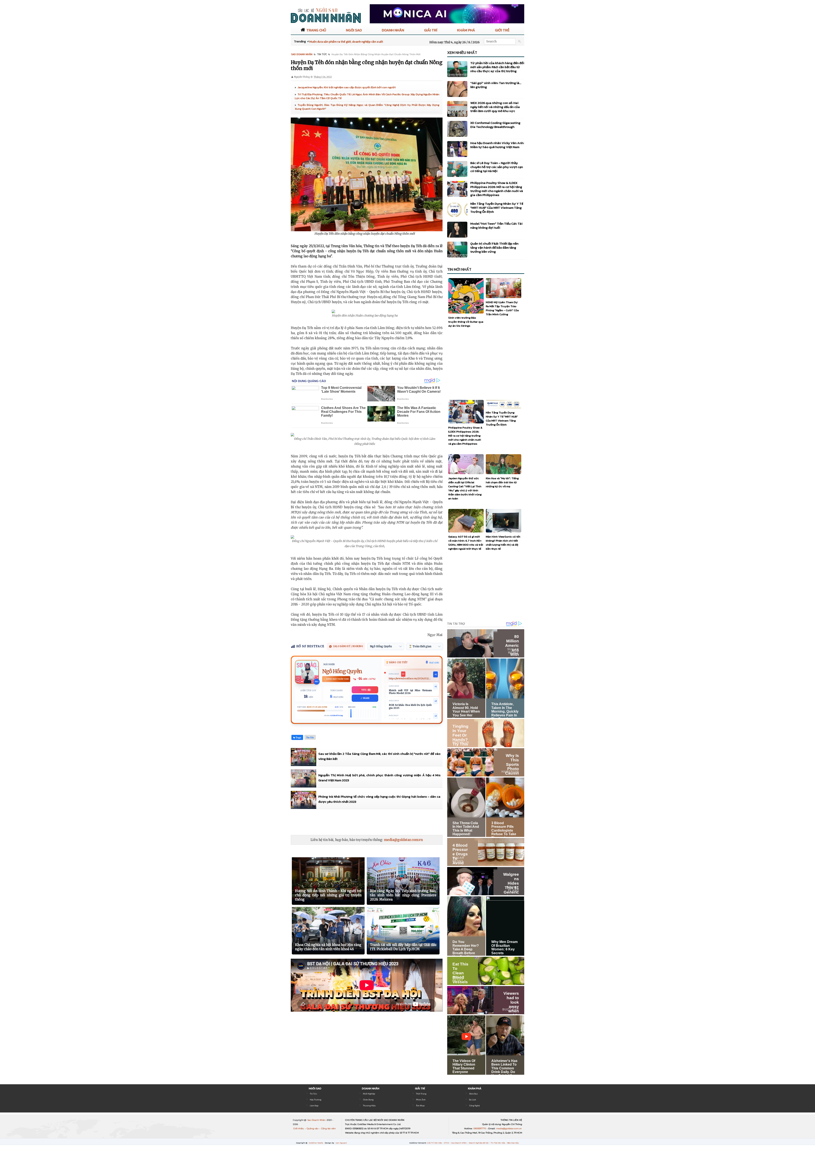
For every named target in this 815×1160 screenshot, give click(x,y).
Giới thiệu (299, 1128)
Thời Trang (421, 1093)
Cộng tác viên (328, 1128)
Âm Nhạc (420, 1105)
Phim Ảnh (421, 1099)
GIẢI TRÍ (430, 30)
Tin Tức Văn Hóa (498, 1143)
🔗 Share (365, 698)
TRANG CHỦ (316, 30)
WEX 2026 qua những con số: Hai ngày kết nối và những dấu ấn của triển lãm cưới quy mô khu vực (495, 106)
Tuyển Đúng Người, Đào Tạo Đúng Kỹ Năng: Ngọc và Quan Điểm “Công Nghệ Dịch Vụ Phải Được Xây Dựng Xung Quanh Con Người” (367, 107)
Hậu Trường (315, 1099)
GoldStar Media (316, 1143)
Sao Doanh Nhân (316, 1120)
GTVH (447, 1143)
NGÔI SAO (354, 30)
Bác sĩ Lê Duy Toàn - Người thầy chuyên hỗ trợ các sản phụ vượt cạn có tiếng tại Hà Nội (496, 166)
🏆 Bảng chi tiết (397, 662)
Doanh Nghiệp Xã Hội (479, 1143)
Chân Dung (368, 1099)
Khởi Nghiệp (369, 1093)
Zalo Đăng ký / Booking (348, 646)
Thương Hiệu (369, 1105)
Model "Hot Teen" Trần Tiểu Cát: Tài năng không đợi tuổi (496, 225)
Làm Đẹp (314, 1105)
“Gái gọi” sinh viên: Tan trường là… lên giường (495, 84)
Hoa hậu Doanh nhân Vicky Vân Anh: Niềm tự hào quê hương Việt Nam (497, 144)
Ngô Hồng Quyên (342, 671)
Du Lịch (472, 1099)
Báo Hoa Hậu (513, 1143)
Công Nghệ (474, 1105)
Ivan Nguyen (341, 1143)
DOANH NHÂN (393, 30)
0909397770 (480, 1128)
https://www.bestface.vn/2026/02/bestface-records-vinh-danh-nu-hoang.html (410, 678)
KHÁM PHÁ (466, 30)
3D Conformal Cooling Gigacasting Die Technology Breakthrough (495, 124)
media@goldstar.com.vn (403, 840)
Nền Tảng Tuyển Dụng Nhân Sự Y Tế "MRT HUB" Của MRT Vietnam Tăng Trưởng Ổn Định (496, 207)
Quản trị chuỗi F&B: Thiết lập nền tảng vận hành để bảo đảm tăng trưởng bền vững (494, 247)
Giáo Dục (473, 1093)
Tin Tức (313, 1093)
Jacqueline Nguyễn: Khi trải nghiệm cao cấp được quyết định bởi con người (347, 87)
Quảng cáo (313, 1128)
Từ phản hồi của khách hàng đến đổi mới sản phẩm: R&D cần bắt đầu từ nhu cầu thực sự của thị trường (497, 66)
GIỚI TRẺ (502, 30)
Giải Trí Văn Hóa (434, 1143)
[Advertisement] (368, 821)
